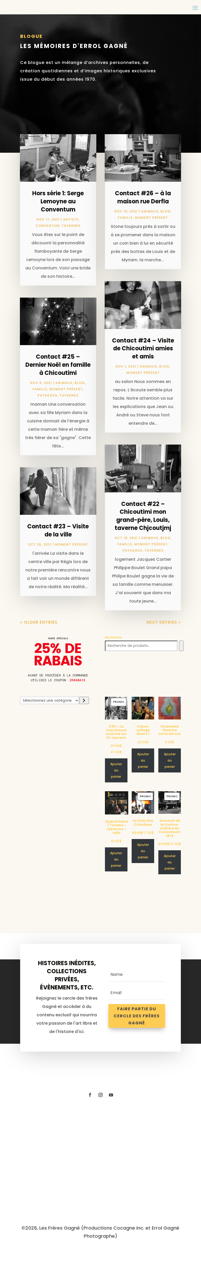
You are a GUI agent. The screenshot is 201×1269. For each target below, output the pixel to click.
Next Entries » (164, 622)
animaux (63, 383)
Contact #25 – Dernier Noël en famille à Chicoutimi (58, 365)
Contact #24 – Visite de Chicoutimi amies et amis (143, 349)
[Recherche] (181, 646)
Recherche (113, 637)
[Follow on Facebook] (90, 1095)
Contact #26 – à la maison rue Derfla (143, 197)
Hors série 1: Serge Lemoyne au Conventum (58, 201)
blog (80, 383)
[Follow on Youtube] (111, 1095)
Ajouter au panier (116, 770)
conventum (47, 225)
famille (39, 389)
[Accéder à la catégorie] (84, 700)
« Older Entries (39, 622)
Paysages (47, 395)
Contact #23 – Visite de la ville (58, 530)
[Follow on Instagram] (100, 1095)
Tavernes (71, 225)
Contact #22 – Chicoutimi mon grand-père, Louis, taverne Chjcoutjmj (143, 516)
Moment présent (66, 389)
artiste (71, 219)
